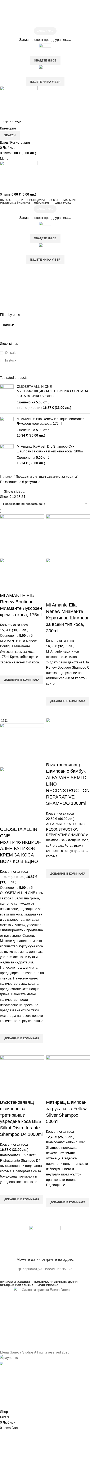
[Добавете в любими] (5, 670)
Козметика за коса (14, 625)
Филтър (8, 325)
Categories (8, 289)
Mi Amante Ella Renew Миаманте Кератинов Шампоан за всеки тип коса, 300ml (68, 617)
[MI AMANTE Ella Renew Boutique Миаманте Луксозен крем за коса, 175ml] (7, 427)
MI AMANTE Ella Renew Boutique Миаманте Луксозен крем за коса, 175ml (50, 421)
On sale (11, 352)
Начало (6, 476)
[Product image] (22, 575)
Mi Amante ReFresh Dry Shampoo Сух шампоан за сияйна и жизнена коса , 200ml (50, 449)
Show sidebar (15, 491)
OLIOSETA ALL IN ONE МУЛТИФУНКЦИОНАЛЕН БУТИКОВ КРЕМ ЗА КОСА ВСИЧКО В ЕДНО (52, 391)
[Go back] (5, 269)
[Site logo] (19, 101)
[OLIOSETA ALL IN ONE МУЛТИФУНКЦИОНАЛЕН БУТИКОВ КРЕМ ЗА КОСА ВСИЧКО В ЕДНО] (7, 397)
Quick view (5, 689)
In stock (10, 360)
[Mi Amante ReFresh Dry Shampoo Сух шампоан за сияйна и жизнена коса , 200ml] (7, 455)
